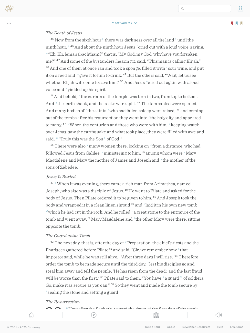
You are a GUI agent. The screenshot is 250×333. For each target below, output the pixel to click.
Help (220, 327)
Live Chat (236, 327)
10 (181, 276)
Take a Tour (152, 327)
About (171, 327)
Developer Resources (196, 327)
